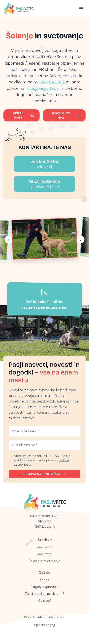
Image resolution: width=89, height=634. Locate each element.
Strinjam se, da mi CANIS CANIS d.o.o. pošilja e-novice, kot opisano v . (42, 460)
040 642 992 (52, 82)
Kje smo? (45, 601)
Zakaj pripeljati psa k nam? (44, 594)
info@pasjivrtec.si (43, 88)
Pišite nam (18, 115)
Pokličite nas (61, 115)
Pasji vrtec (44, 547)
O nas (44, 580)
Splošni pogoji (44, 625)
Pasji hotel (44, 554)
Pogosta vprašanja (44, 587)
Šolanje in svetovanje (44, 561)
